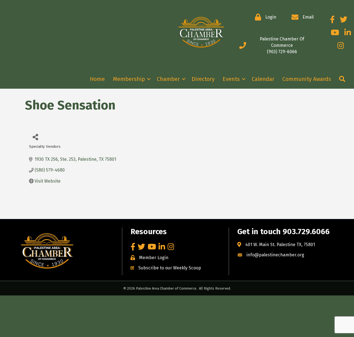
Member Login (153, 257)
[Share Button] (35, 137)
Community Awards (306, 79)
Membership (129, 79)
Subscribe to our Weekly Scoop (169, 267)
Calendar (263, 79)
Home (97, 79)
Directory (203, 79)
